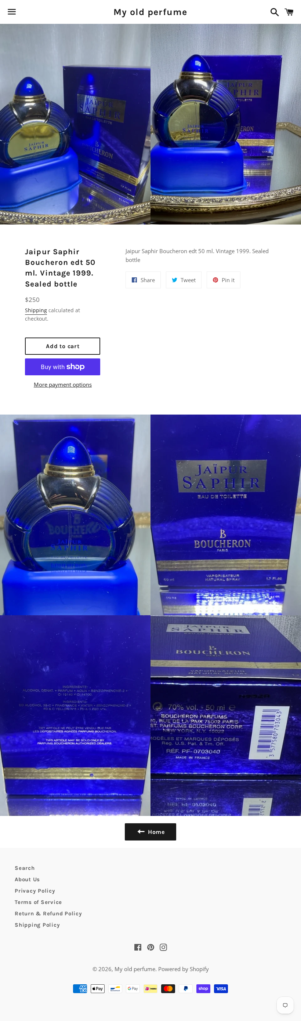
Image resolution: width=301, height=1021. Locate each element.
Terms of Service (38, 902)
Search (25, 868)
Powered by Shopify (183, 969)
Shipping (36, 310)
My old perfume (150, 12)
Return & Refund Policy (48, 913)
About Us (27, 879)
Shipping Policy (37, 925)
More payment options (63, 384)
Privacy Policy (35, 890)
